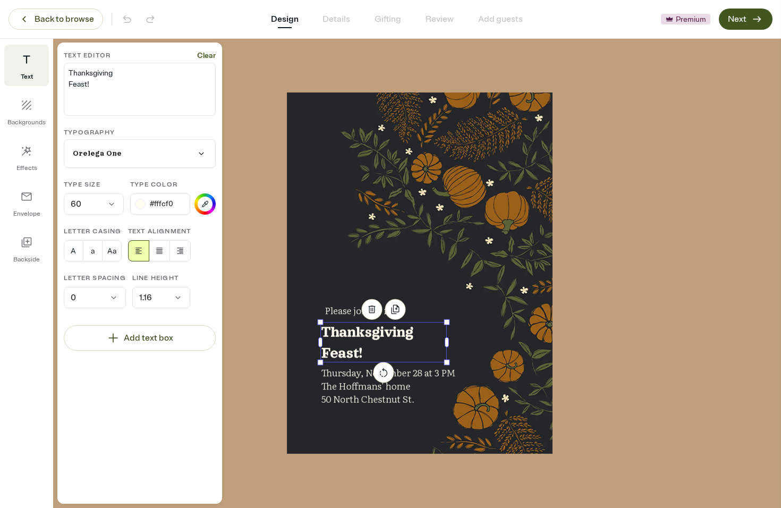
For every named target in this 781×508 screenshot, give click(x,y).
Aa (111, 251)
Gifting (388, 19)
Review (440, 19)
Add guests (500, 19)
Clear (206, 55)
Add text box (148, 338)
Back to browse (64, 19)
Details (336, 19)
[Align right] (180, 250)
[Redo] (150, 19)
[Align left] (138, 250)
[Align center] (159, 250)
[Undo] (127, 19)
